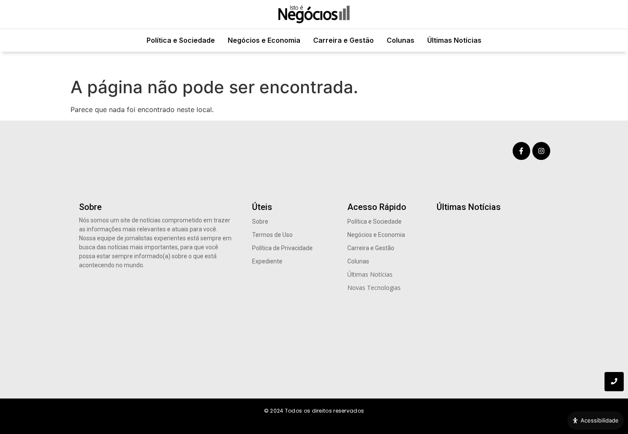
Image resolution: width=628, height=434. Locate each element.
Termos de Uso (272, 234)
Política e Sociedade (181, 40)
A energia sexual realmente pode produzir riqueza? (492, 301)
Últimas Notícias (454, 40)
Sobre (260, 221)
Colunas (400, 40)
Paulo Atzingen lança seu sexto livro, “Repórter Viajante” (486, 354)
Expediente (267, 261)
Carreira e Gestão (343, 40)
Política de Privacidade (282, 248)
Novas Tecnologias (374, 287)
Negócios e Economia (264, 40)
